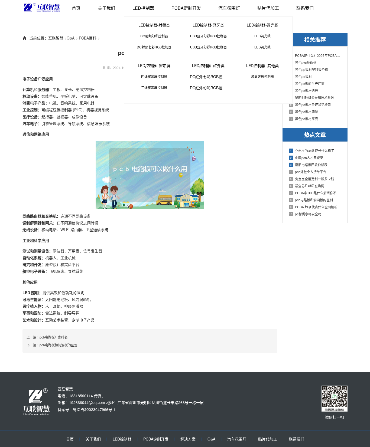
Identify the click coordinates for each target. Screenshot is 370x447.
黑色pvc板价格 (303, 62)
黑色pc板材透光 (304, 90)
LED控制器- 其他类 (262, 65)
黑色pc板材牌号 (304, 111)
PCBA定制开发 (186, 8)
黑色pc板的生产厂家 (307, 83)
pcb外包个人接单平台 (308, 171)
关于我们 (106, 8)
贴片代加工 (268, 8)
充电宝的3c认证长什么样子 (312, 150)
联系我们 (305, 8)
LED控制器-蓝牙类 (208, 25)
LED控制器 (143, 8)
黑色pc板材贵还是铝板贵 (310, 104)
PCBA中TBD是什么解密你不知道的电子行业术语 (316, 192)
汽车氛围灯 (229, 8)
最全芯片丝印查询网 (307, 185)
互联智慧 (55, 38)
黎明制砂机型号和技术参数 (312, 97)
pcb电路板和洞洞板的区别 (311, 200)
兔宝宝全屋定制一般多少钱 (312, 178)
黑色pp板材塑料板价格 (309, 69)
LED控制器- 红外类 (208, 65)
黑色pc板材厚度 (303, 118)
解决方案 (188, 439)
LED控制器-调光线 (262, 25)
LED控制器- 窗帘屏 (154, 65)
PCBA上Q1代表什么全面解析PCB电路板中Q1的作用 (316, 207)
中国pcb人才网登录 (306, 157)
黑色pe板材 (301, 76)
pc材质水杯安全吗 (305, 214)
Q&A (70, 38)
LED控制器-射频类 (154, 25)
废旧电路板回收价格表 (308, 164)
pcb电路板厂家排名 (54, 337)
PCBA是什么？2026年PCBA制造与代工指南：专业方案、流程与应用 (316, 55)
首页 (76, 8)
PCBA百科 (87, 38)
